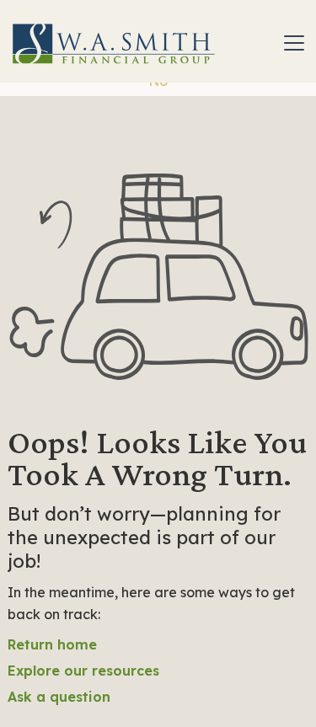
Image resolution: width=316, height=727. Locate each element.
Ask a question (59, 696)
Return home (52, 644)
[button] (291, 43)
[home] (113, 43)
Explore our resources (83, 670)
